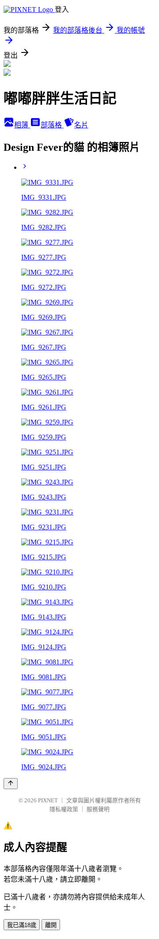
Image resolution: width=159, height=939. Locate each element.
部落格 (52, 125)
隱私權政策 (63, 809)
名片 (81, 125)
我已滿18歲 (21, 925)
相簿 (22, 125)
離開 (51, 925)
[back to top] (11, 783)
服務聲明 (98, 809)
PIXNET (48, 800)
